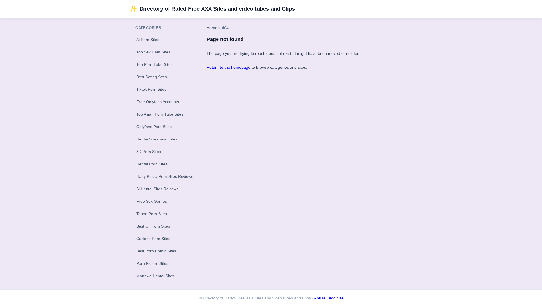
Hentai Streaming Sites (156, 139)
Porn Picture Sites (152, 263)
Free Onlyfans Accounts (157, 102)
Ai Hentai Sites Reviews (157, 189)
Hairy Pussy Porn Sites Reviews (164, 176)
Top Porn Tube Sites (154, 64)
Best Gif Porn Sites (153, 226)
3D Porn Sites (148, 151)
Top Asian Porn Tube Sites (159, 114)
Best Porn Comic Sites (156, 251)
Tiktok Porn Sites (151, 89)
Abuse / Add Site (329, 298)
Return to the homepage (228, 67)
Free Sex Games (151, 201)
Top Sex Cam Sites (153, 52)
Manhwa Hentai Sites (155, 276)
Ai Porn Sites (147, 39)
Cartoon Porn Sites (153, 238)
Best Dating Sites (151, 77)
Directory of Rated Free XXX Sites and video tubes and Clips (212, 8)
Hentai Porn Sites (151, 164)
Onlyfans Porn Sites (154, 126)
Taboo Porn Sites (151, 213)
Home (212, 28)
